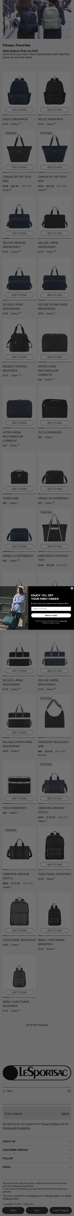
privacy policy (63, 621)
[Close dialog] (72, 588)
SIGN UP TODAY (51, 615)
